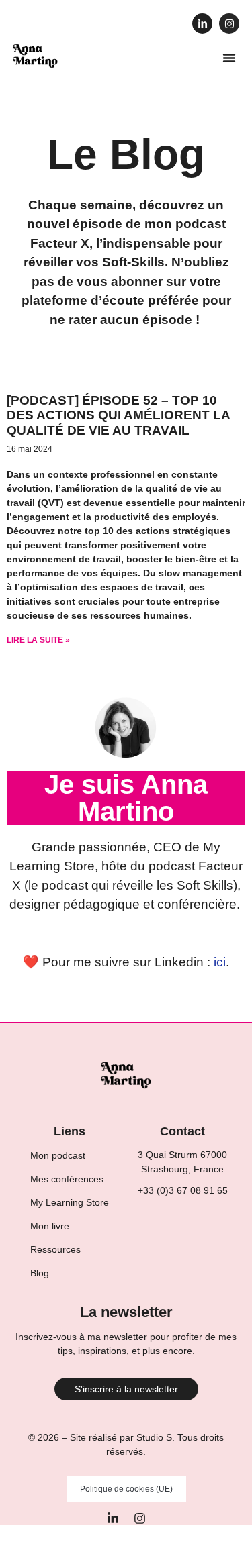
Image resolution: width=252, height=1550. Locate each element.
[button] (229, 58)
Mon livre (49, 1226)
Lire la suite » (38, 640)
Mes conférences (66, 1179)
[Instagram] (229, 23)
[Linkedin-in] (202, 23)
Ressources (55, 1249)
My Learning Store (69, 1202)
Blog (39, 1273)
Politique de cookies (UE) (126, 1489)
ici (220, 962)
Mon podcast (57, 1155)
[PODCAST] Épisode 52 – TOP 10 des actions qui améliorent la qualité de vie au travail (118, 415)
